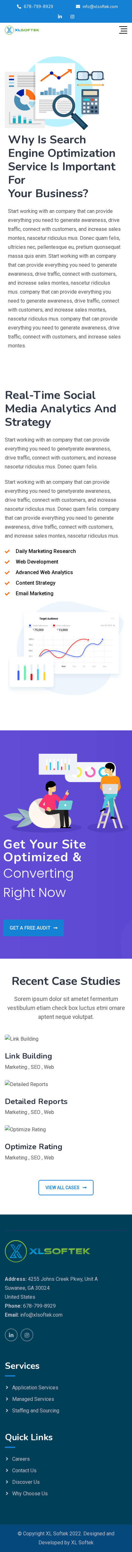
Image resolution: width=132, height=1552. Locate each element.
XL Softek (82, 1543)
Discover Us (26, 1482)
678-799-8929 (38, 7)
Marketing (16, 1067)
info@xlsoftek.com (100, 7)
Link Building (28, 1056)
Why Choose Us (30, 1494)
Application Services (35, 1388)
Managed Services (33, 1399)
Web (49, 1067)
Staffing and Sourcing (35, 1411)
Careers (21, 1459)
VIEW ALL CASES (62, 1187)
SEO (35, 1067)
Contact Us (24, 1470)
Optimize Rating (33, 1147)
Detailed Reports (36, 1101)
